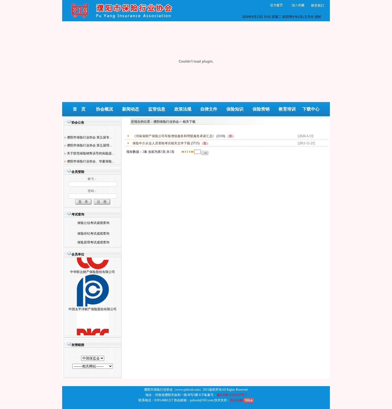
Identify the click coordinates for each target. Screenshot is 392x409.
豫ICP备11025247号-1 (232, 395)
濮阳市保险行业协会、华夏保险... (90, 160)
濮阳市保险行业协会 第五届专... (89, 136)
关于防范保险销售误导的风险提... (90, 152)
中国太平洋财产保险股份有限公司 (93, 306)
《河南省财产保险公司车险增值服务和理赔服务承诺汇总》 (174, 136)
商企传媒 (236, 400)
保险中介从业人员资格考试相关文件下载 (161, 143)
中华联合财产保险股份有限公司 (92, 269)
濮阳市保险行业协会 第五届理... (89, 144)
